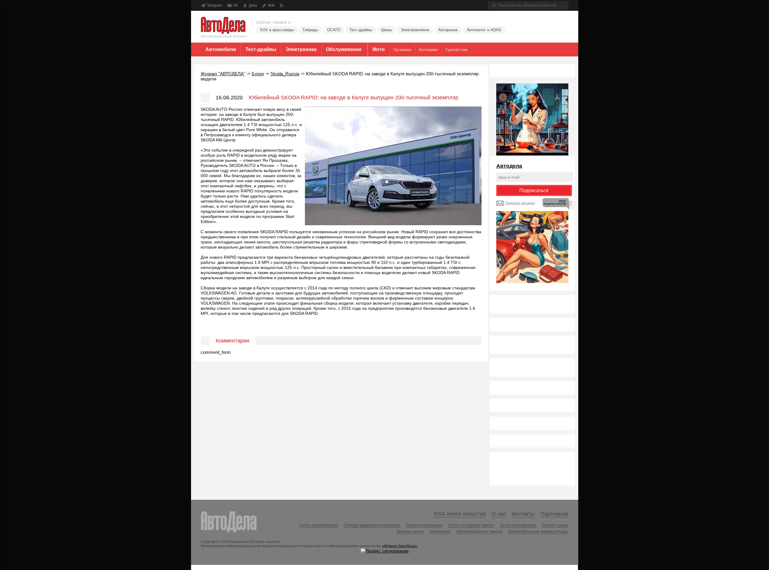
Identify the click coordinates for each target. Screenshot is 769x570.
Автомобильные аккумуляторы (538, 531)
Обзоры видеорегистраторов (372, 525)
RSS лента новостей (460, 514)
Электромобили (415, 30)
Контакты (523, 514)
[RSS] (281, 5)
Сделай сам (456, 49)
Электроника (301, 49)
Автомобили (220, 49)
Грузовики (402, 49)
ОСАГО (333, 30)
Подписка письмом (520, 203)
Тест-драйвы (360, 30)
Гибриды (310, 30)
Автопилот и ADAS (484, 30)
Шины (386, 30)
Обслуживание (344, 49)
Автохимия (440, 531)
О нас (498, 514)
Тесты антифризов (518, 525)
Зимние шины (410, 531)
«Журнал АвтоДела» (399, 546)
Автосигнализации (424, 525)
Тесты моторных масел (471, 525)
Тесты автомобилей (318, 525)
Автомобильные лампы (479, 531)
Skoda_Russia (284, 73)
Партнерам (554, 514)
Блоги (258, 73)
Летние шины (555, 525)
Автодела (509, 166)
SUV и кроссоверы (277, 30)
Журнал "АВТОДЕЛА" (223, 73)
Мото (378, 49)
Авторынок (448, 30)
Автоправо (428, 49)
